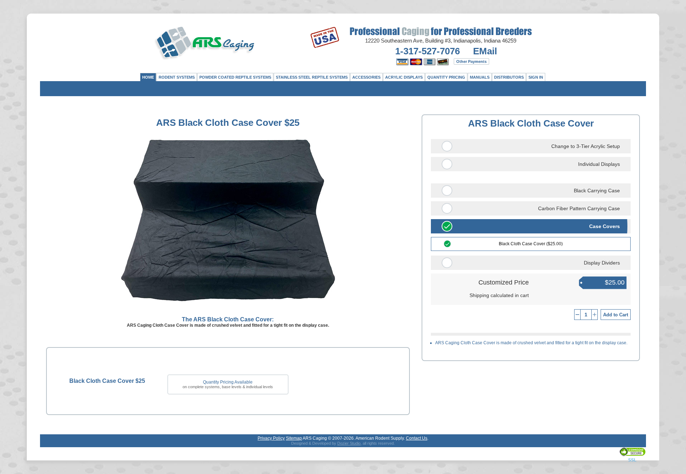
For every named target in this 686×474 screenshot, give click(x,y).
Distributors (509, 77)
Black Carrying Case (597, 190)
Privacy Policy (271, 438)
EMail (485, 51)
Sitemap (294, 438)
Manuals (479, 77)
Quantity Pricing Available (228, 382)
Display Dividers (602, 263)
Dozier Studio (349, 443)
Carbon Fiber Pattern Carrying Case (579, 208)
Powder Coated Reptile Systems (235, 77)
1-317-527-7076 (427, 51)
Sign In (535, 77)
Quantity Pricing (446, 77)
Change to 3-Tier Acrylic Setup (585, 146)
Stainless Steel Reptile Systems (312, 77)
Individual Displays (599, 164)
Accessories (366, 77)
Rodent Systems (177, 77)
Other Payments (471, 61)
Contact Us (416, 438)
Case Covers (604, 226)
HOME (148, 77)
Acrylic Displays (404, 77)
